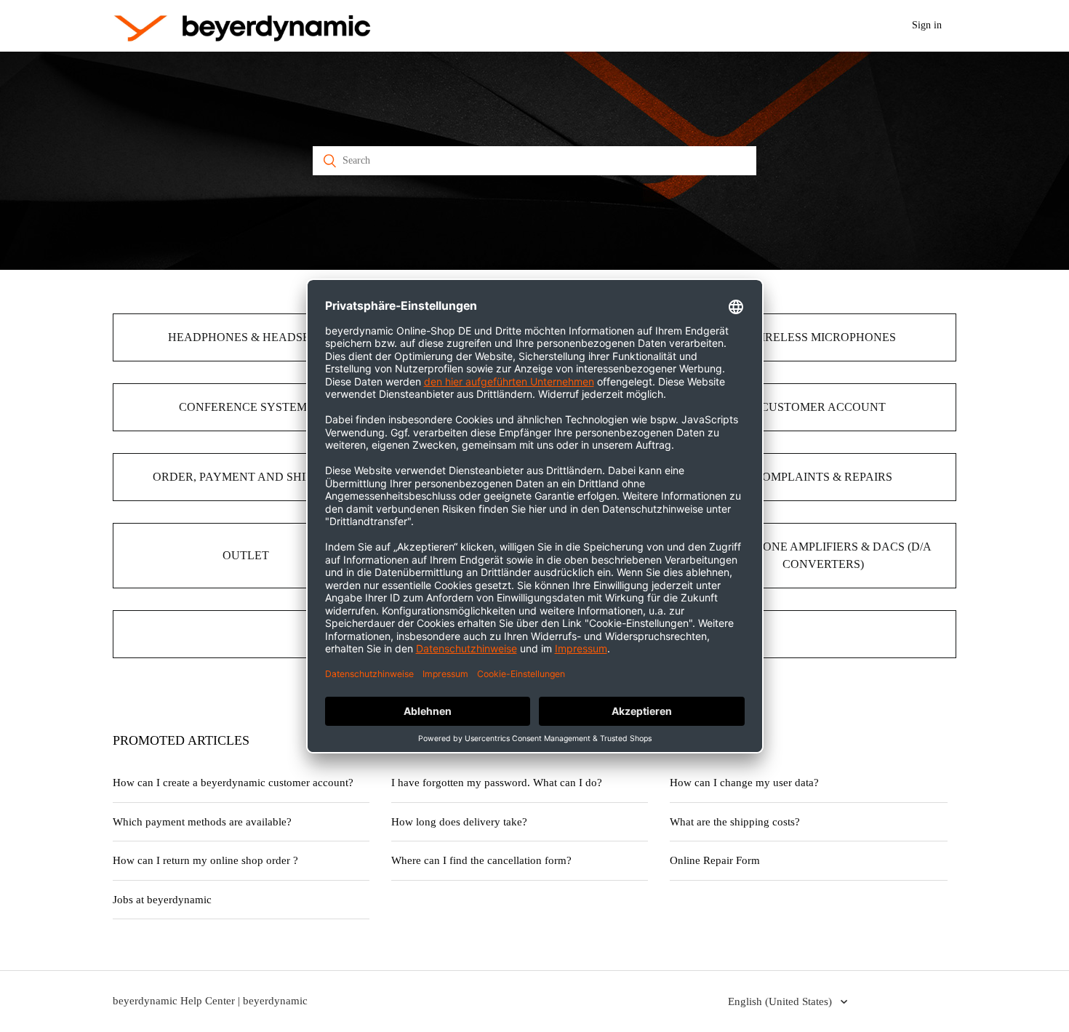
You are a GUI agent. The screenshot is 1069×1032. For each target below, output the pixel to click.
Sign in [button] (927, 25)
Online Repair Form (715, 860)
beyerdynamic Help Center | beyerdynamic (210, 1001)
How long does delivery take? (459, 822)
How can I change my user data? (744, 782)
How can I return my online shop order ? (205, 860)
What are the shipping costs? (735, 822)
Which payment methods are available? (202, 822)
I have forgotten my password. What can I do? (496, 782)
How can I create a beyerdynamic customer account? (233, 782)
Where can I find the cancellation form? (481, 860)
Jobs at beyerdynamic (162, 899)
